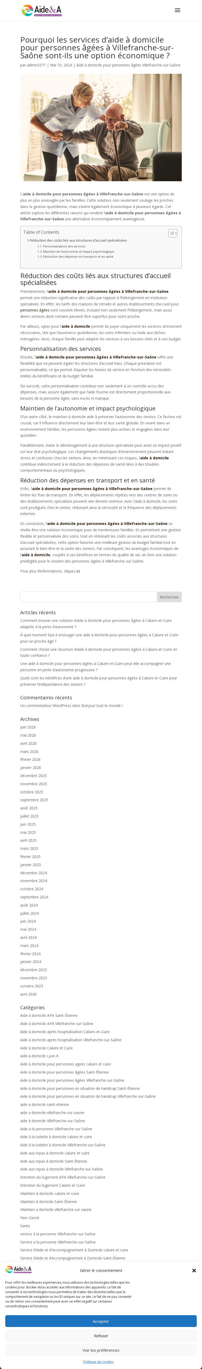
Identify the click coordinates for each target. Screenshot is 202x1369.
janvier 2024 (30, 961)
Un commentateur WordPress (45, 705)
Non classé (29, 1217)
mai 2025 (28, 832)
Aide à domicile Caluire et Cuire (46, 1047)
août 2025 (29, 807)
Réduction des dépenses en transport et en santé (78, 256)
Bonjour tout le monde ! (102, 705)
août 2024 (29, 905)
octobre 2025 (31, 791)
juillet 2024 (29, 913)
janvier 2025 (30, 864)
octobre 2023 (31, 985)
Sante (25, 1225)
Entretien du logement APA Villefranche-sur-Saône (62, 1177)
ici (78, 571)
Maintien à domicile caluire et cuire (49, 1193)
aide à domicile (76, 326)
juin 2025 (28, 824)
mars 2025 (29, 848)
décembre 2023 (33, 969)
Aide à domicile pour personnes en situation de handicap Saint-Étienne (80, 1088)
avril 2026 (28, 743)
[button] (194, 1270)
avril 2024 (28, 937)
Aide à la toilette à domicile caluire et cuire (56, 1136)
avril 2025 (28, 840)
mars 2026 (29, 751)
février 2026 (30, 759)
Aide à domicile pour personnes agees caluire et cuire (65, 1063)
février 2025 (30, 856)
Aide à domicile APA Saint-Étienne (49, 1015)
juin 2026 (28, 727)
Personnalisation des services (64, 246)
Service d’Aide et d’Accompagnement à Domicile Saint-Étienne (72, 1258)
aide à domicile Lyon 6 (39, 1055)
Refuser (101, 1335)
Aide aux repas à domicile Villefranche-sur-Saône (61, 1169)
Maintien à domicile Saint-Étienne (48, 1201)
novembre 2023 (33, 977)
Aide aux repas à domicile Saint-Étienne (53, 1161)
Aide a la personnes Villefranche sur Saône (56, 1128)
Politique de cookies (98, 1362)
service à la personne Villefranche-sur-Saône (57, 1233)
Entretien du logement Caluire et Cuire (52, 1185)
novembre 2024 (33, 880)
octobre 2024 (31, 888)
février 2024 (30, 953)
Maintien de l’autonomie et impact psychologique (78, 251)
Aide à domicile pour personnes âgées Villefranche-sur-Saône (128, 65)
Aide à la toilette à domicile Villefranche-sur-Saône (62, 1144)
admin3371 (36, 65)
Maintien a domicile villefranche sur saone (56, 1209)
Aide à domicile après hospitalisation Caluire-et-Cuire (65, 1031)
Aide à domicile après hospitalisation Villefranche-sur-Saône (71, 1039)
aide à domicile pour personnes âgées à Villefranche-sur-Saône (108, 291)
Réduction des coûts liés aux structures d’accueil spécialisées (78, 240)
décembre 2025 (33, 775)
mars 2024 (29, 945)
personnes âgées (34, 310)
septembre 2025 (34, 799)
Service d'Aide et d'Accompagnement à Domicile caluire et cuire (74, 1249)
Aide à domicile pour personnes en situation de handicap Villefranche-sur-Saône (88, 1096)
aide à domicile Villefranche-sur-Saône (52, 1120)
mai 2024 (28, 929)
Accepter (101, 1321)
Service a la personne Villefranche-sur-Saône (58, 1242)
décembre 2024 (33, 872)
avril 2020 (28, 994)
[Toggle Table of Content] (170, 233)
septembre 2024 (34, 896)
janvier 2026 (30, 767)
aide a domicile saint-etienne (44, 1104)
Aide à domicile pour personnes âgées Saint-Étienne (64, 1072)
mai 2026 (28, 735)
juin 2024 (28, 921)
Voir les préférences (101, 1350)
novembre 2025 (33, 783)
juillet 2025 (29, 816)
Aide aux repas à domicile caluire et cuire (54, 1153)
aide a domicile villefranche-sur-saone (52, 1112)
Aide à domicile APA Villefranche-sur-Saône (56, 1023)
